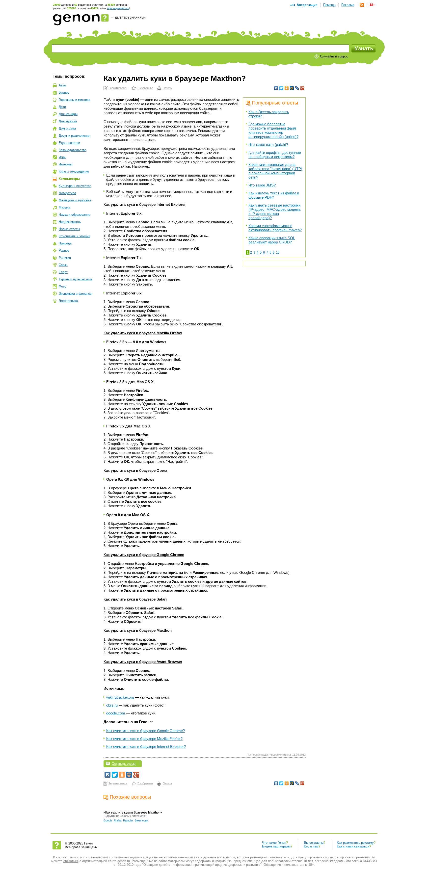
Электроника (68, 301)
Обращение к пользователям (285, 865)
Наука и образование (74, 214)
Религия (65, 258)
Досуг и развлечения (74, 135)
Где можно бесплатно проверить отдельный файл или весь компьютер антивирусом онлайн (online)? (273, 130)
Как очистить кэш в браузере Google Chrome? (145, 731)
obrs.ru (112, 705)
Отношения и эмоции (74, 236)
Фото (62, 286)
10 (277, 252)
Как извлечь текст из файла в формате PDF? (273, 195)
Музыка (64, 207)
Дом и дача (67, 128)
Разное (64, 250)
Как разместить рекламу (355, 842)
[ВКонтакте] (276, 88)
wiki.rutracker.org (120, 697)
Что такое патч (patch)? (268, 144)
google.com (115, 713)
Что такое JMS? (262, 185)
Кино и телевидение (74, 171)
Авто (62, 85)
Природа (65, 243)
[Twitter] (281, 88)
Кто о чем (311, 846)
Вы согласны (313, 842)
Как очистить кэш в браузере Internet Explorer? (146, 746)
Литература (67, 193)
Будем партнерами (276, 846)
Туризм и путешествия (75, 279)
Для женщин (68, 114)
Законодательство (72, 150)
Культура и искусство (75, 186)
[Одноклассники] (286, 88)
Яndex (118, 820)
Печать (167, 87)
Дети (62, 107)
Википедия (141, 820)
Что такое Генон (274, 842)
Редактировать (117, 87)
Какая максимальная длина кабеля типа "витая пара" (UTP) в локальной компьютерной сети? (275, 170)
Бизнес (64, 92)
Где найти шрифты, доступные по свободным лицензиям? (274, 154)
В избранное (145, 87)
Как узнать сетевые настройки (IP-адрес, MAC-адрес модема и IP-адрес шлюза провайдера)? (274, 211)
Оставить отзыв (123, 763)
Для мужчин (68, 121)
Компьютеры (69, 179)
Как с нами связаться (353, 846)
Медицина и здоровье (75, 200)
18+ (372, 5)
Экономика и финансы (75, 293)
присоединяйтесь (118, 8)
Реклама (347, 5)
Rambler (128, 820)
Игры (62, 157)
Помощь (329, 5)
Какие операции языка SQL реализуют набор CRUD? (271, 240)
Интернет (66, 164)
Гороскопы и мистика (74, 100)
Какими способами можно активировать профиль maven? (275, 228)
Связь (63, 265)
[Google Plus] (302, 88)
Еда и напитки (69, 143)
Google (108, 820)
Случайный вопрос (334, 56)
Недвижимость (70, 222)
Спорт (63, 272)
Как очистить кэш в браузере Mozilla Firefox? (144, 739)
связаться (71, 861)
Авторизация (307, 5)
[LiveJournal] (297, 88)
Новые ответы (69, 229)
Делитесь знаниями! (130, 17)
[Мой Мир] (291, 88)
